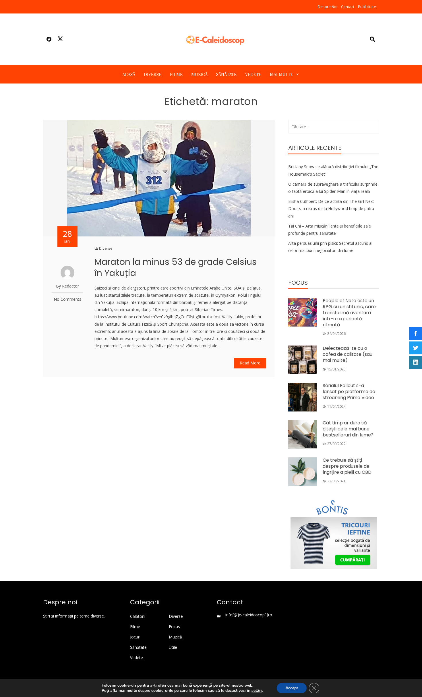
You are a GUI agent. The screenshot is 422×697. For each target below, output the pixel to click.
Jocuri (135, 637)
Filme (176, 74)
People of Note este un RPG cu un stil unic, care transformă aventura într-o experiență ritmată (349, 312)
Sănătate (226, 74)
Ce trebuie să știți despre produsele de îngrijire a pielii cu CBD (347, 466)
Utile (173, 647)
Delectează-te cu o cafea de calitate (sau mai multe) (347, 354)
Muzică (199, 74)
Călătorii (137, 616)
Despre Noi (327, 6)
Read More (250, 363)
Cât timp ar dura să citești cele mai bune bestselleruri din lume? (348, 429)
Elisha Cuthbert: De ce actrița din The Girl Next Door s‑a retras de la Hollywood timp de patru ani (331, 208)
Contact (347, 6)
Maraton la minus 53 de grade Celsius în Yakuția (175, 267)
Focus (174, 626)
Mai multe (281, 74)
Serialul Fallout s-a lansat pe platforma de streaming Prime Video (349, 391)
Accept (291, 688)
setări (256, 690)
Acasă (128, 74)
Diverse (152, 74)
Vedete (253, 74)
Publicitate (367, 6)
